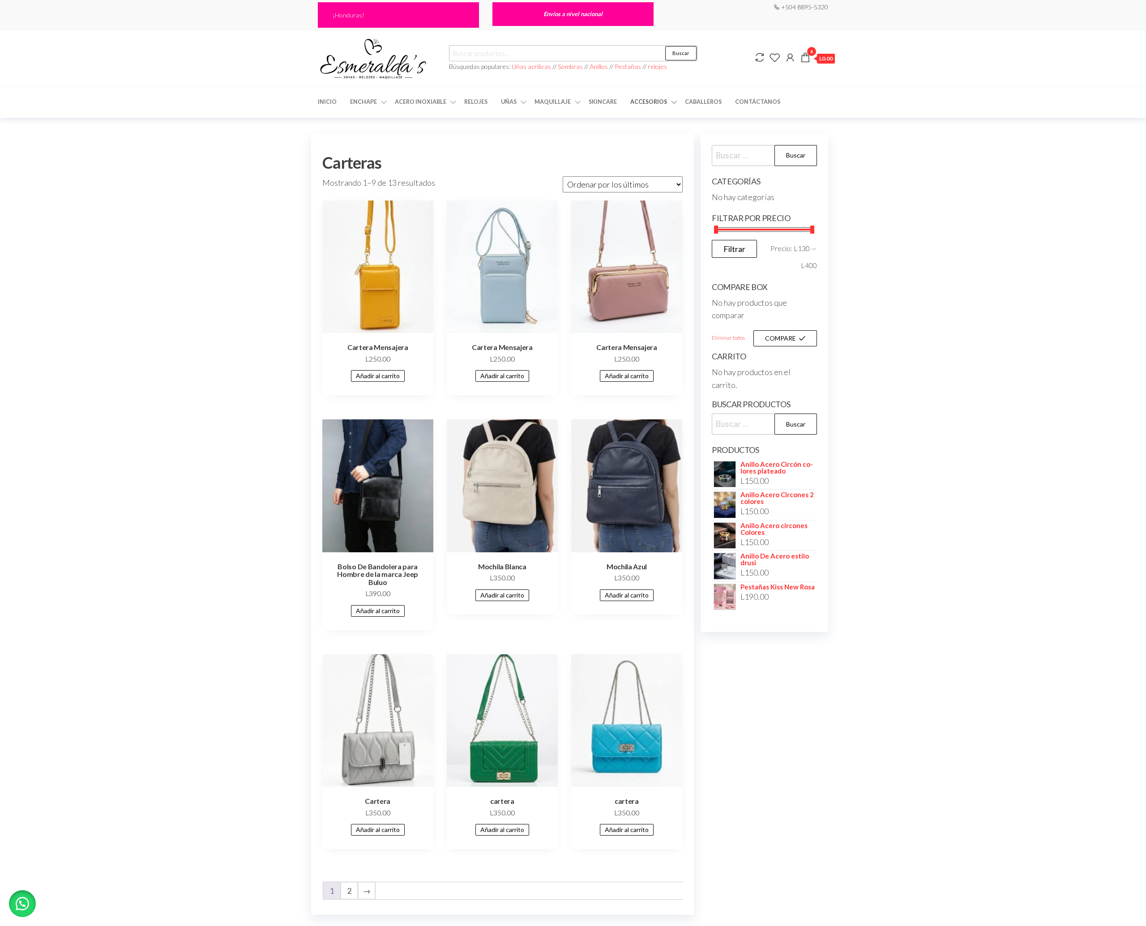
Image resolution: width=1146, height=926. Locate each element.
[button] (22, 903)
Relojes (475, 101)
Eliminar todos (728, 337)
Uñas (509, 101)
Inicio (327, 101)
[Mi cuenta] (790, 57)
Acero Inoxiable (420, 101)
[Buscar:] (764, 155)
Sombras (570, 66)
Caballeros (703, 101)
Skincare (603, 101)
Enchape (363, 101)
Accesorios (648, 101)
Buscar (680, 53)
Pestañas (628, 66)
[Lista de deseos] (775, 57)
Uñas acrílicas (532, 66)
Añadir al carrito (378, 376)
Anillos (599, 66)
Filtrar (734, 249)
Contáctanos (757, 101)
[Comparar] (759, 57)
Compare (780, 338)
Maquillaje (553, 101)
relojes (657, 66)
